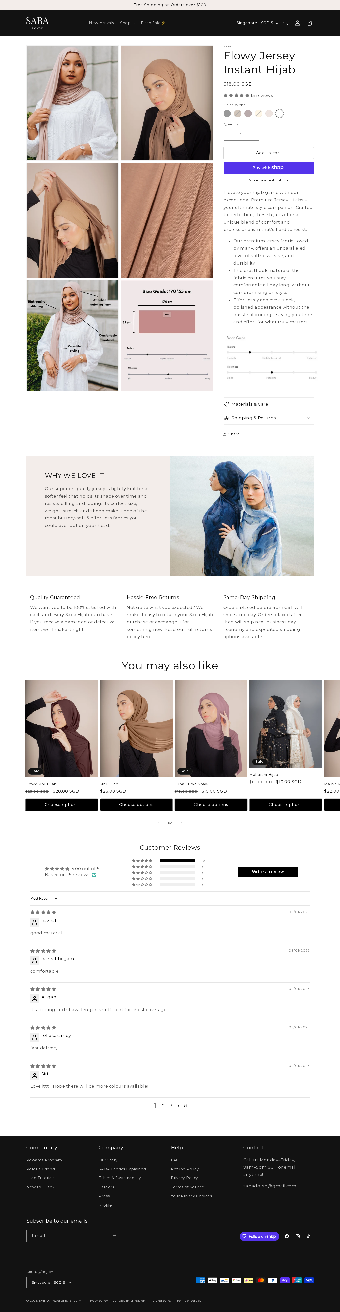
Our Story (108, 1160)
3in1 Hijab (109, 784)
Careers (106, 1187)
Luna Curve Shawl (192, 784)
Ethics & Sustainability (120, 1178)
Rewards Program (44, 1160)
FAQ (175, 1160)
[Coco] (248, 113)
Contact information (129, 1300)
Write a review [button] (268, 871)
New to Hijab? (40, 1187)
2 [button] (163, 1105)
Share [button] (234, 434)
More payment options (268, 180)
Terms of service (189, 1300)
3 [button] (171, 1105)
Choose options (62, 804)
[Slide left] (158, 822)
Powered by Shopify (66, 1300)
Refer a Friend (40, 1169)
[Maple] (237, 113)
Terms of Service (187, 1187)
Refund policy (161, 1300)
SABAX (44, 1300)
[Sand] (258, 113)
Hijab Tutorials (40, 1178)
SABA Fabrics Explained (122, 1169)
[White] (279, 113)
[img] (43, 912)
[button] (127, 23)
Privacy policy (97, 1300)
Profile (105, 1205)
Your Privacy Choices (191, 1196)
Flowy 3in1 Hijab (41, 784)
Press (104, 1196)
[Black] (227, 113)
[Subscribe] (114, 1235)
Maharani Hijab (263, 774)
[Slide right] (181, 822)
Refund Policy (185, 1169)
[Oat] (269, 113)
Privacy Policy (184, 1178)
